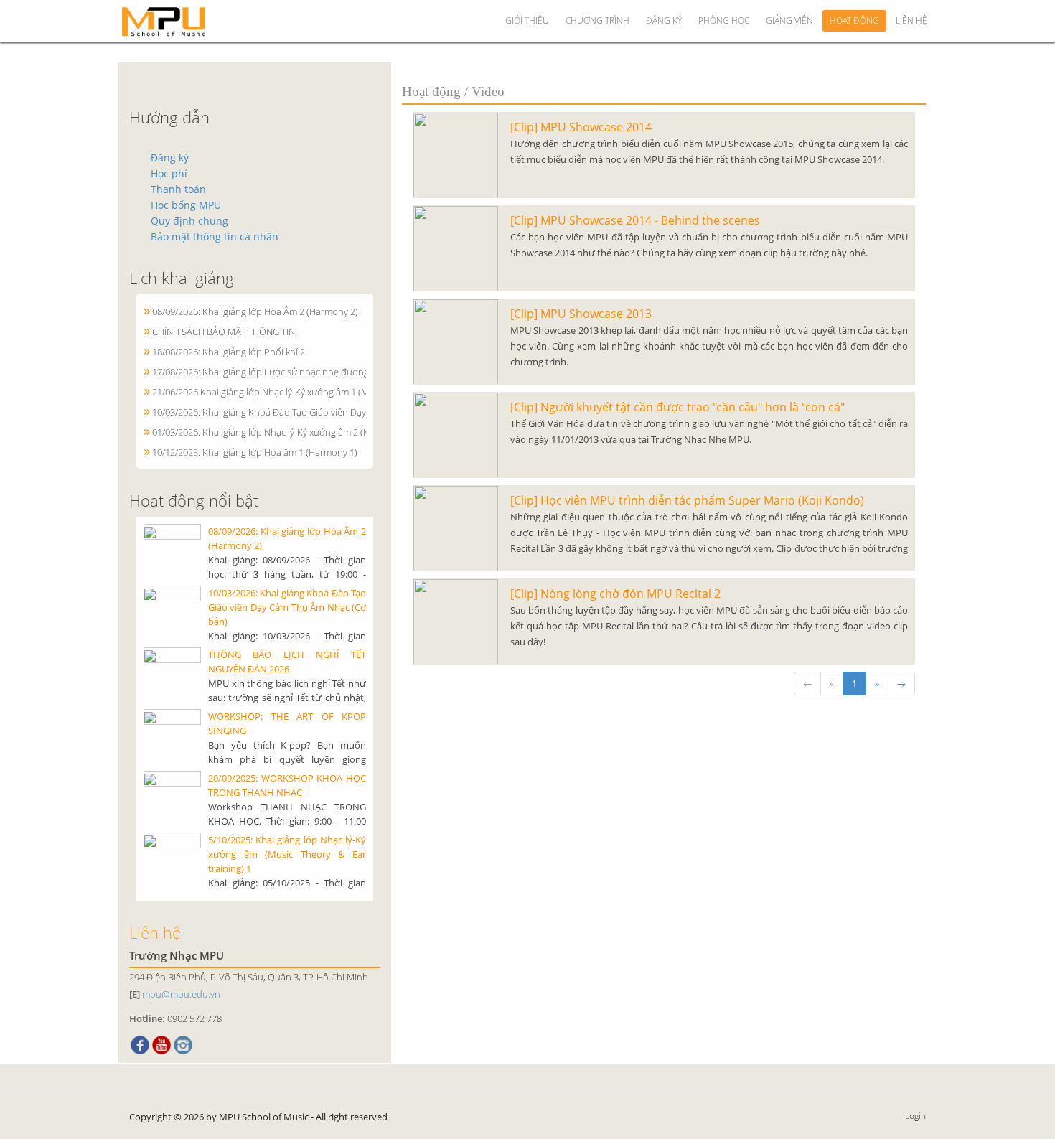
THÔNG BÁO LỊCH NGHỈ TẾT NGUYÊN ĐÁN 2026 (287, 661)
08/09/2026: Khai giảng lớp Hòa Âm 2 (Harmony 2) (255, 311)
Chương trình (597, 20)
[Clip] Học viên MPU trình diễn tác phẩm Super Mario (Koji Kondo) (687, 500)
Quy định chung (189, 221)
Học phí (169, 173)
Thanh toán (178, 189)
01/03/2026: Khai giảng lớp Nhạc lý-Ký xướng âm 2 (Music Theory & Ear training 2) (320, 432)
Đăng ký (664, 20)
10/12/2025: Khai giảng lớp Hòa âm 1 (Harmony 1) (254, 452)
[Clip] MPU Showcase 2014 (581, 127)
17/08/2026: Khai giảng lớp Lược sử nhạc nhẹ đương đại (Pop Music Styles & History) (327, 371)
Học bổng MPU (186, 205)
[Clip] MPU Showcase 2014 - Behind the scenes (635, 220)
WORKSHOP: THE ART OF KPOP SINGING (287, 723)
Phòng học (723, 20)
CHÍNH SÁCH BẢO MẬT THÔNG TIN (223, 331)
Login (915, 1116)
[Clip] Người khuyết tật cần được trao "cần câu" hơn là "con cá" (677, 407)
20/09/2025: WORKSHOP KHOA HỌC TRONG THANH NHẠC (287, 785)
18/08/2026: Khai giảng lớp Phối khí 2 (228, 351)
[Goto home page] (164, 19)
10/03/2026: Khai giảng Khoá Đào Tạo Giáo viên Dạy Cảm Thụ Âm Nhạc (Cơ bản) (317, 412)
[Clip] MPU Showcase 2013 (581, 314)
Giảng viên (789, 20)
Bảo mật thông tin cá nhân (214, 236)
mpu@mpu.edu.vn (181, 994)
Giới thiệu (527, 20)
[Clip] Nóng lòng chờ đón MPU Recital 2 (615, 593)
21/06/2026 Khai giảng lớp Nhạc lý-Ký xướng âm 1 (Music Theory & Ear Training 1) (319, 391)
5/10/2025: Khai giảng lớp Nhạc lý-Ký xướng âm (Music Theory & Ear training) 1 (287, 854)
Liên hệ (911, 20)
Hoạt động (854, 20)
